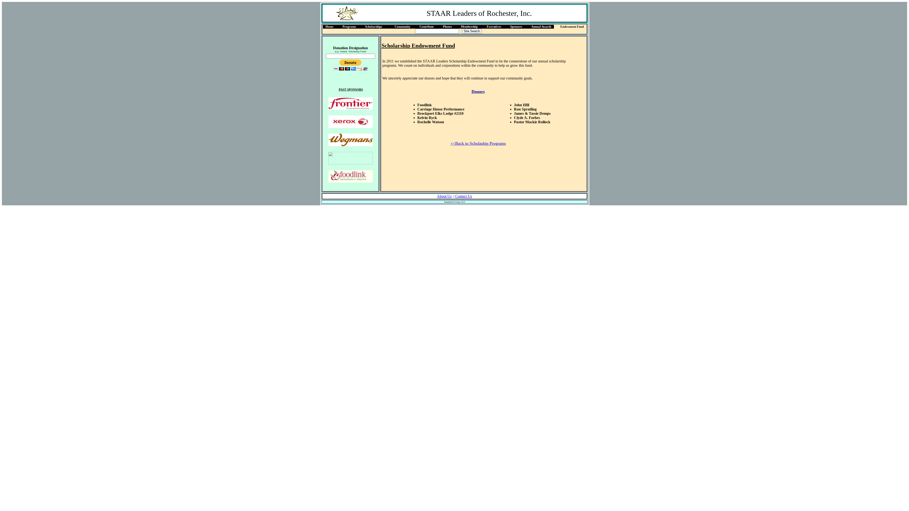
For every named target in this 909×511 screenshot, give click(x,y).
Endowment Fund (572, 26)
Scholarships (373, 26)
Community (402, 26)
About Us (444, 196)
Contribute (426, 26)
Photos (447, 26)
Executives (494, 26)
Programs (349, 26)
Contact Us (463, 196)
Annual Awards (541, 26)
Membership (469, 26)
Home (329, 26)
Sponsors (516, 26)
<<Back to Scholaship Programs (478, 143)
